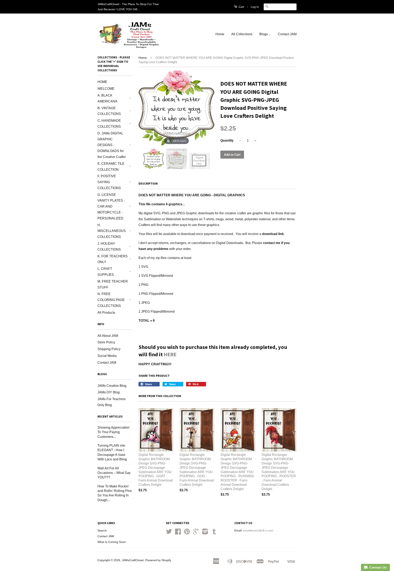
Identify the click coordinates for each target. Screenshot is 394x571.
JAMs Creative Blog (111, 385)
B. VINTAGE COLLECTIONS (109, 111)
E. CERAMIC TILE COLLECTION (111, 166)
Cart (241, 6)
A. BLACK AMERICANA (107, 98)
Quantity (227, 140)
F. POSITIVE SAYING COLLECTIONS (109, 182)
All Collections (241, 34)
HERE (170, 354)
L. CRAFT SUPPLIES (105, 271)
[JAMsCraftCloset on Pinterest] (187, 533)
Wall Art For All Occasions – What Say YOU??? (114, 473)
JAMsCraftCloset (133, 560)
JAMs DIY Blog (108, 392)
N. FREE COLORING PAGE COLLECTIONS (111, 300)
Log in (255, 6)
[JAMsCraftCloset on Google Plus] (196, 533)
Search (102, 530)
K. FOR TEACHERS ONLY (112, 259)
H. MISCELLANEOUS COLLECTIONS (111, 231)
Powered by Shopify (158, 560)
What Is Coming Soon (111, 542)
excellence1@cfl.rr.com (258, 530)
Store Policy (106, 342)
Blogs (264, 34)
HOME (102, 82)
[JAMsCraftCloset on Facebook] (178, 533)
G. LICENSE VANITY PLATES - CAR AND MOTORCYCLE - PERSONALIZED (111, 206)
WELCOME (106, 88)
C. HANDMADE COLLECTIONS (109, 123)
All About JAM (107, 335)
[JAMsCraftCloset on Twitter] (169, 533)
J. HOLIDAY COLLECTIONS (109, 246)
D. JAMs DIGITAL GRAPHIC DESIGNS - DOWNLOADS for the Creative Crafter (111, 145)
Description (148, 183)
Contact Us (377, 567)
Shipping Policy (108, 349)
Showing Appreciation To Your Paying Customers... (113, 432)
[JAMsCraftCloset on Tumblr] (214, 533)
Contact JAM (287, 34)
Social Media (107, 356)
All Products (106, 312)
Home (219, 34)
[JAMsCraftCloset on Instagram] (205, 533)
